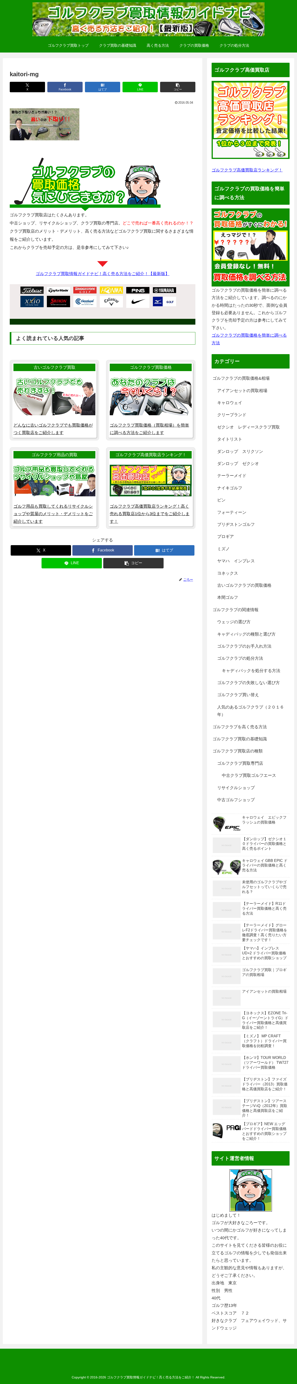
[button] (177, 87)
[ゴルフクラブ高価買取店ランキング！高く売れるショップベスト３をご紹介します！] (251, 120)
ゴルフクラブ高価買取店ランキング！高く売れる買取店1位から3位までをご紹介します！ (150, 514)
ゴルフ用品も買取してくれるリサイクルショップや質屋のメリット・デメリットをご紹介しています (53, 514)
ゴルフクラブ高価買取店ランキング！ (247, 170)
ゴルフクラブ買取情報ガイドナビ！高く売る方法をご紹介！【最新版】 (102, 273)
